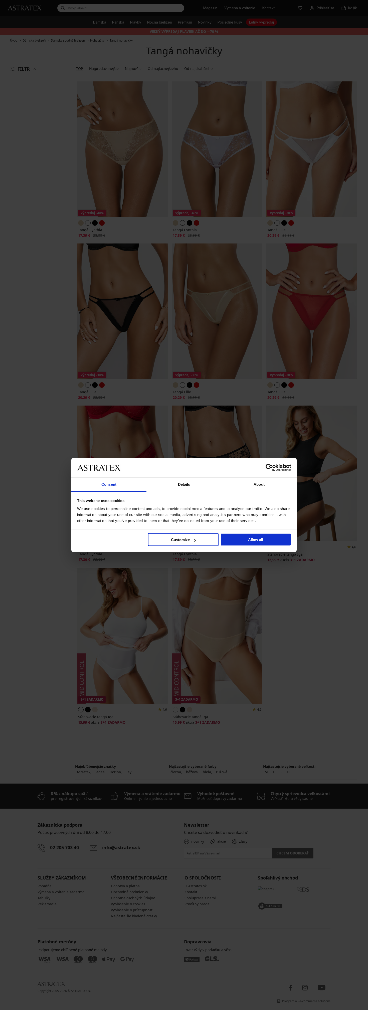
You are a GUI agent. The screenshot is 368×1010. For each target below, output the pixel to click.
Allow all (255, 540)
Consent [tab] (108, 484)
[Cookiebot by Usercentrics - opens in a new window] (269, 467)
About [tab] (259, 484)
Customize (180, 540)
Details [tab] (184, 484)
